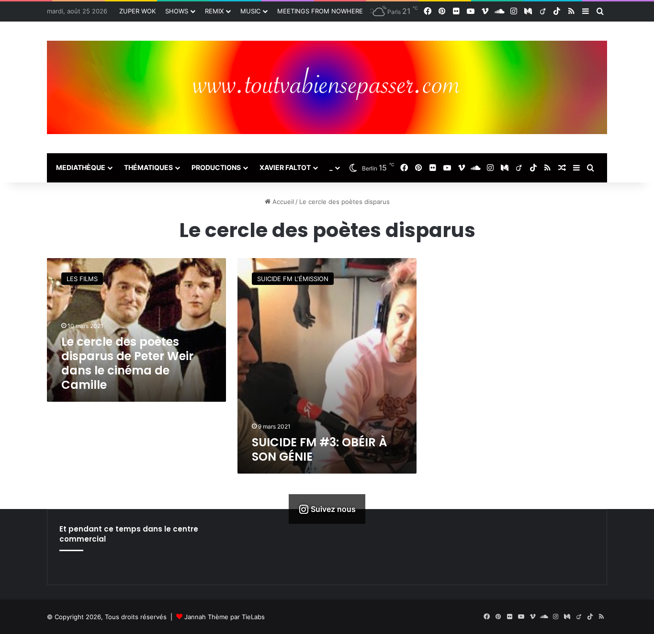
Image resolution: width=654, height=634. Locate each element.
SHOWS (176, 11)
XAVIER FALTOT (285, 167)
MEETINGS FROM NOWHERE (320, 11)
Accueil (282, 201)
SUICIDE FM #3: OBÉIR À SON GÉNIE (319, 449)
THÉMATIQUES (148, 167)
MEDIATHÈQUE (80, 167)
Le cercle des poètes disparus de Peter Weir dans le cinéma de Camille (127, 363)
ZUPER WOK (137, 11)
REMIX (214, 11)
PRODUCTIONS (216, 167)
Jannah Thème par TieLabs (224, 617)
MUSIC (250, 11)
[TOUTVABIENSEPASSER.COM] (327, 87)
